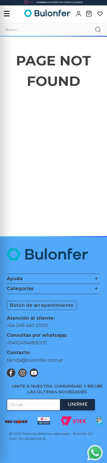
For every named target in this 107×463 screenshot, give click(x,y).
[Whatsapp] (95, 453)
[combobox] (53, 29)
